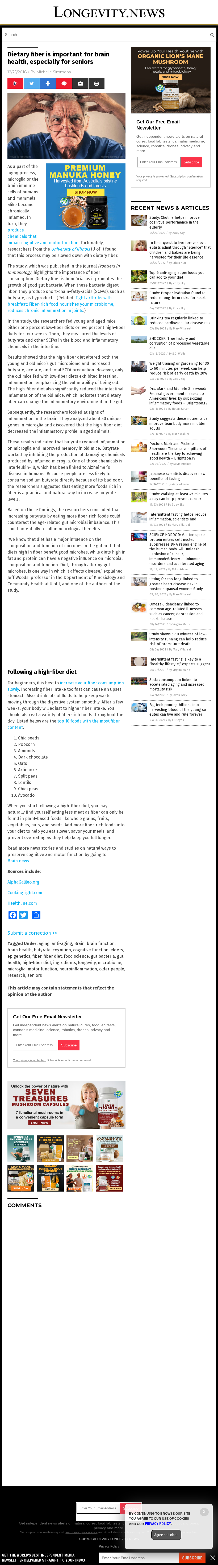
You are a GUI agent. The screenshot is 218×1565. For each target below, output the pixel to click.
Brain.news (18, 860)
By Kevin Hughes (180, 464)
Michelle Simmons (53, 72)
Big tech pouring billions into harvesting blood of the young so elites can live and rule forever (177, 710)
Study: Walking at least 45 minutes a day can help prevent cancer (178, 496)
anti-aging (62, 943)
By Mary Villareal (180, 328)
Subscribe (192, 1557)
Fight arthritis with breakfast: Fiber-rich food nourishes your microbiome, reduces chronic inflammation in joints (60, 304)
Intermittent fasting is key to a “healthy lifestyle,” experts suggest (179, 661)
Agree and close (166, 1535)
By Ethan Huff (177, 263)
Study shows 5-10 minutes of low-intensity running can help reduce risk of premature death (178, 639)
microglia (16, 968)
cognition (62, 949)
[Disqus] (66, 1279)
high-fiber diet (36, 962)
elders (117, 949)
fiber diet (53, 956)
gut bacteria (103, 956)
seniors (34, 975)
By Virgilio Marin (179, 624)
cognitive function (90, 949)
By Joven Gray (178, 695)
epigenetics (18, 956)
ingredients (64, 962)
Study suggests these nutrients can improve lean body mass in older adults (179, 423)
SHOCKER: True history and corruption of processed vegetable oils (179, 343)
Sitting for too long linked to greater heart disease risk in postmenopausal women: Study (176, 584)
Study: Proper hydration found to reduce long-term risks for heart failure (177, 298)
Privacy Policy (109, 1546)
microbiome (109, 962)
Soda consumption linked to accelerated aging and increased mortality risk (176, 684)
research (16, 975)
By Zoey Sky (177, 233)
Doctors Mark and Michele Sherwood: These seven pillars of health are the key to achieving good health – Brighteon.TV (177, 451)
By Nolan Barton (178, 409)
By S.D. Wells (177, 353)
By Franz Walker (178, 434)
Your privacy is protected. (29, 1060)
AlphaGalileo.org (23, 882)
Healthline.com (22, 903)
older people (111, 968)
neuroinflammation (78, 968)
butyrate (42, 949)
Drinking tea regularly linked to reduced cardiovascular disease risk (180, 320)
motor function (42, 968)
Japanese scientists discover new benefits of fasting (177, 476)
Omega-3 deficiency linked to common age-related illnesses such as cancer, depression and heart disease (176, 611)
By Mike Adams (178, 569)
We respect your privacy (82, 1532)
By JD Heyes (176, 720)
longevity (87, 962)
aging (44, 943)
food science (76, 956)
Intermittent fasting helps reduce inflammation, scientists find (178, 516)
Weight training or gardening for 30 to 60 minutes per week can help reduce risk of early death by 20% (179, 368)
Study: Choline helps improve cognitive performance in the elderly (174, 222)
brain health (19, 949)
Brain (79, 943)
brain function (101, 943)
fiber (36, 956)
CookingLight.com (24, 892)
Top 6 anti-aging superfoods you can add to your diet (176, 275)
